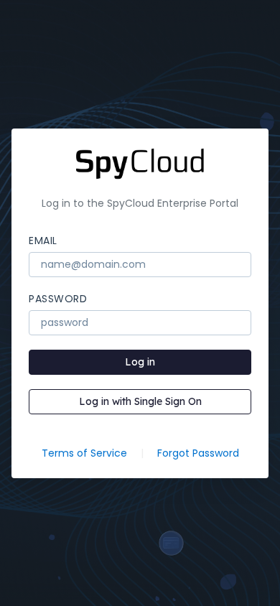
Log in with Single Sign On (140, 401)
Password (58, 299)
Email (43, 240)
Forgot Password (198, 453)
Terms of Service (84, 453)
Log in (140, 361)
